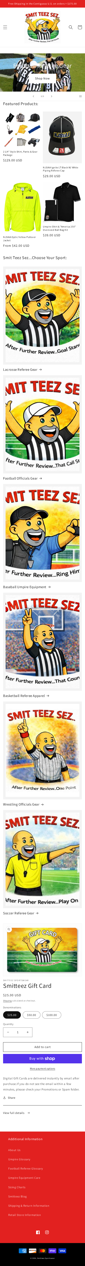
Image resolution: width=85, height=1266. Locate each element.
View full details (14, 1113)
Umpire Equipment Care (24, 1178)
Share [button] (11, 1098)
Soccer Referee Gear (18, 913)
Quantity (8, 1024)
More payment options (42, 1068)
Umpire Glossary (19, 1159)
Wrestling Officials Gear (21, 804)
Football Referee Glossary (25, 1168)
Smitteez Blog (17, 1196)
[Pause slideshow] (80, 96)
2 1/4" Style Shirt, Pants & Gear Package (20, 153)
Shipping (7, 1000)
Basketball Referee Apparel (24, 695)
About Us (14, 1150)
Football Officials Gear (20, 478)
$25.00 (12, 1015)
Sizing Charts (17, 1187)
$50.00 (31, 1015)
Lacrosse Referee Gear (20, 369)
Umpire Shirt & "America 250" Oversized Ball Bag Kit (59, 228)
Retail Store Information (24, 1215)
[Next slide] (51, 96)
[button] (5, 27)
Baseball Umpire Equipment (24, 587)
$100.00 (51, 1015)
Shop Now (42, 78)
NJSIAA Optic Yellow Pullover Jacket (19, 238)
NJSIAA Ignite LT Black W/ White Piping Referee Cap (60, 169)
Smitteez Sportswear (46, 1258)
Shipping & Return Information (28, 1205)
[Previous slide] (33, 96)
